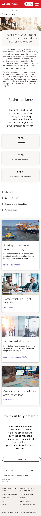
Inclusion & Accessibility (27, 505)
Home (3, 501)
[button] (20, 192)
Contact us (21, 459)
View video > (8, 399)
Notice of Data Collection (9, 494)
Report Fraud (5, 497)
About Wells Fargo (25, 501)
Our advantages (11, 210)
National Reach (11, 198)
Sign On (29, 4)
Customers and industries (11, 11)
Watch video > (9, 307)
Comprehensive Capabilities (15, 204)
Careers (4, 505)
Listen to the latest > (11, 265)
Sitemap (22, 497)
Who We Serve (10, 192)
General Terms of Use (27, 494)
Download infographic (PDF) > (15, 357)
